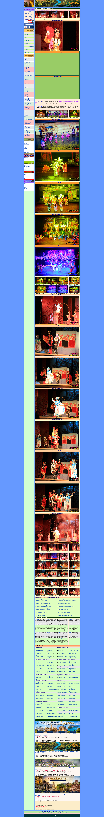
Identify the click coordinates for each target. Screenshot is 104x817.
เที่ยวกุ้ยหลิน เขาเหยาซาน (62, 697)
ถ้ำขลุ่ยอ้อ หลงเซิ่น (72, 695)
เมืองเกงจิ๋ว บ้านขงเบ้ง (62, 673)
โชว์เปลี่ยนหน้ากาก (50, 703)
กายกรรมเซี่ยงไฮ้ (72, 685)
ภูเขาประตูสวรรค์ (38, 685)
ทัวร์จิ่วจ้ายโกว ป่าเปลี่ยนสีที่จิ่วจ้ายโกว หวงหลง (44, 606)
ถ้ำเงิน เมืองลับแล (72, 698)
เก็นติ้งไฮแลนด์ (27, 123)
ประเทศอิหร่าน (27, 127)
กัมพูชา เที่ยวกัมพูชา (28, 75)
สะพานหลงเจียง (38, 677)
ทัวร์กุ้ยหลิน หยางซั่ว (61, 698)
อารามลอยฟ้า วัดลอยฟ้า (73, 716)
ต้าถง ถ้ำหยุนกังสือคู (61, 718)
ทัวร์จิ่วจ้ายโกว (38, 704)
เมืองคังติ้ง (48, 704)
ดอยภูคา (25, 148)
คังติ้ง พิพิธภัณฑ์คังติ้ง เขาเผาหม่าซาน (64, 602)
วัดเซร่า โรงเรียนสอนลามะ (62, 656)
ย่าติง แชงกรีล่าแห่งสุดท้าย (62, 614)
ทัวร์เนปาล (26, 37)
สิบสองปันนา (38, 619)
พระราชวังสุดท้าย (50, 697)
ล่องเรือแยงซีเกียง (72, 673)
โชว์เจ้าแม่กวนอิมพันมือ (62, 689)
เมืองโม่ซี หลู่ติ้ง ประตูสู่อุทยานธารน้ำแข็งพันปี (66, 606)
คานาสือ (70, 632)
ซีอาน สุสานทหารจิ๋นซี (61, 677)
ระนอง (25, 188)
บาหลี (25, 88)
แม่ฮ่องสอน (26, 142)
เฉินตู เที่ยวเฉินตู (38, 712)
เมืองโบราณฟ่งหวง (39, 688)
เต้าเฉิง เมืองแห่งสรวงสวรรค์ (52, 716)
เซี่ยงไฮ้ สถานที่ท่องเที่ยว (73, 682)
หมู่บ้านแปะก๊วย (38, 679)
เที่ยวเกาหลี (27, 82)
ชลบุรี (25, 174)
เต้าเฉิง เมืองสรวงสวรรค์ (29, 40)
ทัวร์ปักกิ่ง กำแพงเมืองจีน (62, 683)
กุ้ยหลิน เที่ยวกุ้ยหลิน (61, 695)
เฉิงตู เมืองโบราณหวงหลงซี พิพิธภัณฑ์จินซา (43, 602)
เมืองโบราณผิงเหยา (72, 715)
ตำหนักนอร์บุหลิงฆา (61, 653)
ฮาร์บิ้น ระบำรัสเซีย (50, 695)
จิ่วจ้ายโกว (26, 114)
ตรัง (25, 186)
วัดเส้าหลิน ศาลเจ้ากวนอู (73, 676)
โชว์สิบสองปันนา (38, 653)
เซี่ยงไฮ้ (70, 619)
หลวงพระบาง (27, 64)
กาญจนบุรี (26, 165)
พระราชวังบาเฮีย (27, 132)
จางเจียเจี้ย (26, 115)
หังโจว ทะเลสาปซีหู (72, 686)
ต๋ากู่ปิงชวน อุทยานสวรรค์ (51, 713)
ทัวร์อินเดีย (26, 34)
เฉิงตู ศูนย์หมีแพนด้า (39, 710)
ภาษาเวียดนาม (27, 71)
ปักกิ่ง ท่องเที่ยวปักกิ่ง (61, 682)
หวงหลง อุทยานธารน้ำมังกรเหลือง (41, 611)
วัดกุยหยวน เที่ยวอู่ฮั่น (61, 671)
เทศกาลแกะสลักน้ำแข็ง (40, 695)
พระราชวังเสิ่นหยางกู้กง (51, 698)
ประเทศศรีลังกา (27, 98)
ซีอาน (26, 112)
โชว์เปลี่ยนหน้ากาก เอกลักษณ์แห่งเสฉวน (43, 612)
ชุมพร (25, 184)
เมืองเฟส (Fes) (27, 131)
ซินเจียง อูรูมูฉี (60, 701)
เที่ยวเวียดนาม (27, 70)
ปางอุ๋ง (25, 143)
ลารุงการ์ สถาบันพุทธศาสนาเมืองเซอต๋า (65, 608)
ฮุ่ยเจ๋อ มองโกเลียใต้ (39, 673)
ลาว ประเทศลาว (27, 62)
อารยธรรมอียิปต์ (27, 108)
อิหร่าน (26, 126)
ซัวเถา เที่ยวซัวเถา (50, 639)
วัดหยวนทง (37, 662)
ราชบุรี (25, 167)
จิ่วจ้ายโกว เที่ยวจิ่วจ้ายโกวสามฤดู (41, 605)
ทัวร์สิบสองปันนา (49, 653)
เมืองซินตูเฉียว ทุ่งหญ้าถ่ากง (63, 611)
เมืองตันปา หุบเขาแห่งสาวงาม (63, 609)
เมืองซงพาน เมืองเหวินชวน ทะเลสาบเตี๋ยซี (43, 603)
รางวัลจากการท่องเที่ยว (29, 17)
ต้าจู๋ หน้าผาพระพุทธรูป (62, 662)
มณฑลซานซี (27, 52)
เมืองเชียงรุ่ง (49, 656)
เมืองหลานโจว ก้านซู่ (72, 656)
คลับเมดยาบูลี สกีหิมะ (50, 694)
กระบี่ (25, 183)
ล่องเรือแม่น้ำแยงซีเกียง (73, 662)
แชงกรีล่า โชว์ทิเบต (50, 670)
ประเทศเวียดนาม (27, 67)
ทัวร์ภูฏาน (26, 87)
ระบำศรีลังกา (27, 99)
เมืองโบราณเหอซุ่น (50, 677)
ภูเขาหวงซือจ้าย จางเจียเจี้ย (51, 688)
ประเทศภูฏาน (27, 84)
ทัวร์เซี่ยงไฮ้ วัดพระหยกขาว (74, 683)
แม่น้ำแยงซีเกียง (72, 670)
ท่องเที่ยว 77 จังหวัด (28, 13)
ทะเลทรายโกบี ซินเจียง (73, 704)
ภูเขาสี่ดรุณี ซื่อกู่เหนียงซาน (62, 599)
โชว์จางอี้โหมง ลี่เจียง (50, 665)
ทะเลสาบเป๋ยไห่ (49, 679)
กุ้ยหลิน (37, 639)
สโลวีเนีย (26, 136)
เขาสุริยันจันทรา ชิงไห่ (73, 653)
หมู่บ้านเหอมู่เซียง (61, 706)
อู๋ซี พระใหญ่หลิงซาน (72, 691)
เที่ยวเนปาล (27, 79)
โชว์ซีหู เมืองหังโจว (72, 688)
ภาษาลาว (26, 63)
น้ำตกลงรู (26, 157)
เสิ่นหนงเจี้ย (60, 639)
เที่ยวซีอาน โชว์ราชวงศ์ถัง (73, 677)
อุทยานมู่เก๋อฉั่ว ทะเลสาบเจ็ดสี (63, 605)
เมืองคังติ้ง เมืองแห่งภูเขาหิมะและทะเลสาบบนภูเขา (67, 600)
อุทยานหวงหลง (38, 709)
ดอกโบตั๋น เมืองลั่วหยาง (62, 679)
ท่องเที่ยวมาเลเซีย (28, 122)
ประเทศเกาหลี (27, 80)
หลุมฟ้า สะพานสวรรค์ (61, 665)
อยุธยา (25, 169)
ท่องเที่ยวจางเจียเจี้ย (50, 685)
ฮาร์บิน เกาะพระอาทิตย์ (40, 697)
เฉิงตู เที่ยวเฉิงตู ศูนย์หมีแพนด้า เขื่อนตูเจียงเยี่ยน (44, 599)
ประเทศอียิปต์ (27, 106)
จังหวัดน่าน (26, 147)
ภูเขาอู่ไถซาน (60, 716)
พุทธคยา (26, 94)
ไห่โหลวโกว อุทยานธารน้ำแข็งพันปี (64, 603)
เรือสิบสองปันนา (49, 650)
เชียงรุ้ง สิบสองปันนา (39, 650)
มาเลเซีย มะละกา (28, 124)
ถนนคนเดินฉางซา (50, 682)
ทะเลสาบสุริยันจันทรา (28, 119)
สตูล (25, 189)
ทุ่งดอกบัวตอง (26, 144)
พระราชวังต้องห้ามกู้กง (62, 686)
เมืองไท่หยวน (71, 713)
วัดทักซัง (26, 86)
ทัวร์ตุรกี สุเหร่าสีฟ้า (28, 103)
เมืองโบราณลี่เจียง (50, 662)
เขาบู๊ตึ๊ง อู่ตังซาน (72, 671)
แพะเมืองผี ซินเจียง (72, 706)
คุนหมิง (59, 619)
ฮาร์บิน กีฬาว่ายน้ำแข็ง (39, 698)
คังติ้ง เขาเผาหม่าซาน (50, 706)
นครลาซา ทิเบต (60, 650)
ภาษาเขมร (26, 74)
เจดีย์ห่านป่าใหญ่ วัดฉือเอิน (73, 679)
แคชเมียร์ (26, 95)
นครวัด (26, 72)
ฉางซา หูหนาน (38, 682)
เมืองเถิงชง (37, 676)
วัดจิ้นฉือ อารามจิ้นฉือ (61, 715)
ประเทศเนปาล (27, 76)
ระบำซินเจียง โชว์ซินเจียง (62, 703)
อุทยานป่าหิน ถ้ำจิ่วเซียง (40, 665)
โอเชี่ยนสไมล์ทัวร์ (28, 11)
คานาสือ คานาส (72, 701)
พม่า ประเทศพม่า (27, 58)
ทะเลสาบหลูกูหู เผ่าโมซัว (51, 671)
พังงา (25, 187)
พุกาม (26, 59)
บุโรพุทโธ (26, 90)
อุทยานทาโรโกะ (27, 118)
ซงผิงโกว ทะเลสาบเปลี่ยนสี (29, 46)
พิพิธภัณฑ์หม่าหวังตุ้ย (39, 683)
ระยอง (25, 175)
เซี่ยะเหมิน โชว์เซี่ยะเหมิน (73, 710)
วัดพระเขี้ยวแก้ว (27, 100)
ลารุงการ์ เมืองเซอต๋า (39, 716)
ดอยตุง (25, 149)
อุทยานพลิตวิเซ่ (27, 135)
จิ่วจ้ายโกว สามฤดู (39, 703)
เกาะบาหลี (26, 91)
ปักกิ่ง (25, 110)
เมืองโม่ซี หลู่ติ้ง (49, 710)
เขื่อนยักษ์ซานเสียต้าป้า (73, 668)
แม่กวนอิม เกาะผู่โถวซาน (62, 692)
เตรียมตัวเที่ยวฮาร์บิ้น (39, 694)
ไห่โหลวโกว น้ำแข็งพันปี (51, 707)
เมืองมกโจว (27, 49)
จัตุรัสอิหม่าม (27, 128)
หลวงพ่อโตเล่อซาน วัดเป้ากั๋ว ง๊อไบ (41, 614)
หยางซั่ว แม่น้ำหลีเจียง (73, 697)
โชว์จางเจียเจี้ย (38, 689)
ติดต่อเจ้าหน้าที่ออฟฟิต (28, 16)
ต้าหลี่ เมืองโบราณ (39, 668)
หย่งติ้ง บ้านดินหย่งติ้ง (73, 709)
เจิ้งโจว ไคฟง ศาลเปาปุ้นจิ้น (62, 676)
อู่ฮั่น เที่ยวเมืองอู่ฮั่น (61, 668)
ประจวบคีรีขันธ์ (27, 166)
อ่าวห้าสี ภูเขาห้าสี (61, 704)
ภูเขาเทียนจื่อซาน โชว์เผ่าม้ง (52, 689)
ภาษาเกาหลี (27, 83)
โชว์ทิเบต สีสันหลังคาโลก (73, 650)
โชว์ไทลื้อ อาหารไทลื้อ (39, 656)
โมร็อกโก (26, 130)
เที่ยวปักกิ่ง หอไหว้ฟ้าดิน (62, 685)
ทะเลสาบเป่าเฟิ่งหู (50, 683)
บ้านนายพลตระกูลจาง (50, 700)
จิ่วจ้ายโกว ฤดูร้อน (39, 707)
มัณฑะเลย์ (26, 60)
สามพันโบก (26, 160)
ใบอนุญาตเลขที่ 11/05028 (29, 14)
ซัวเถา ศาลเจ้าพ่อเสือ (61, 709)
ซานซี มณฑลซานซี (61, 713)
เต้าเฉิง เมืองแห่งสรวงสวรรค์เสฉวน (64, 612)
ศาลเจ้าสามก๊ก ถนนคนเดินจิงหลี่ (41, 600)
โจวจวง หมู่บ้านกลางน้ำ (73, 692)
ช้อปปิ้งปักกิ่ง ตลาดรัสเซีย (62, 691)
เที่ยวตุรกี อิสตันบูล (28, 104)
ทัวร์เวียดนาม (27, 68)
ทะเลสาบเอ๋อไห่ (38, 670)
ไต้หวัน (26, 116)
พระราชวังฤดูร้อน (61, 688)
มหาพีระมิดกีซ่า (27, 107)
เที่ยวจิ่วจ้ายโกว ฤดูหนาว (40, 706)
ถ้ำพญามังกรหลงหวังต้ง (40, 691)
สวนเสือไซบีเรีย (38, 700)
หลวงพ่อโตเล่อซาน (39, 713)
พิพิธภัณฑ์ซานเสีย (72, 665)
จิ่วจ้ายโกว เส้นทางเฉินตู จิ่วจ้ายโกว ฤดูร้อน (43, 609)
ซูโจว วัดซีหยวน (72, 689)
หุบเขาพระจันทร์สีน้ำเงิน (51, 668)
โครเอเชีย (26, 134)
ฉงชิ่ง (25, 111)
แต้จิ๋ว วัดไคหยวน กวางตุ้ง (62, 710)
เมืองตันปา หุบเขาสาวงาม (29, 43)
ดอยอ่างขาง (26, 152)
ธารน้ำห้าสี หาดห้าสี (72, 703)
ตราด (25, 178)
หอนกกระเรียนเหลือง (61, 670)
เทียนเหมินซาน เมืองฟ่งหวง (51, 691)
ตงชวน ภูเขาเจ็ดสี (39, 671)
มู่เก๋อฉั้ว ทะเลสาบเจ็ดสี (51, 709)
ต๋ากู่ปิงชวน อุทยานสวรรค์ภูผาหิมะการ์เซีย (65, 615)
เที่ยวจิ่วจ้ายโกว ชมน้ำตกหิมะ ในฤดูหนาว (43, 608)
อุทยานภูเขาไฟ (49, 676)
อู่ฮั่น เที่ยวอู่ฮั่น (38, 632)
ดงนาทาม (26, 158)
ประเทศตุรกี (27, 102)
